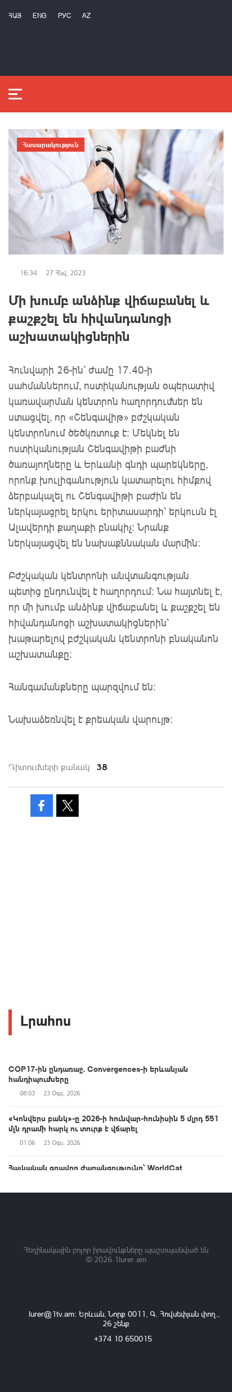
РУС (64, 15)
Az (86, 15)
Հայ (14, 15)
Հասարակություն (51, 144)
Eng (40, 15)
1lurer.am (130, 1259)
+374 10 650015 (123, 1338)
